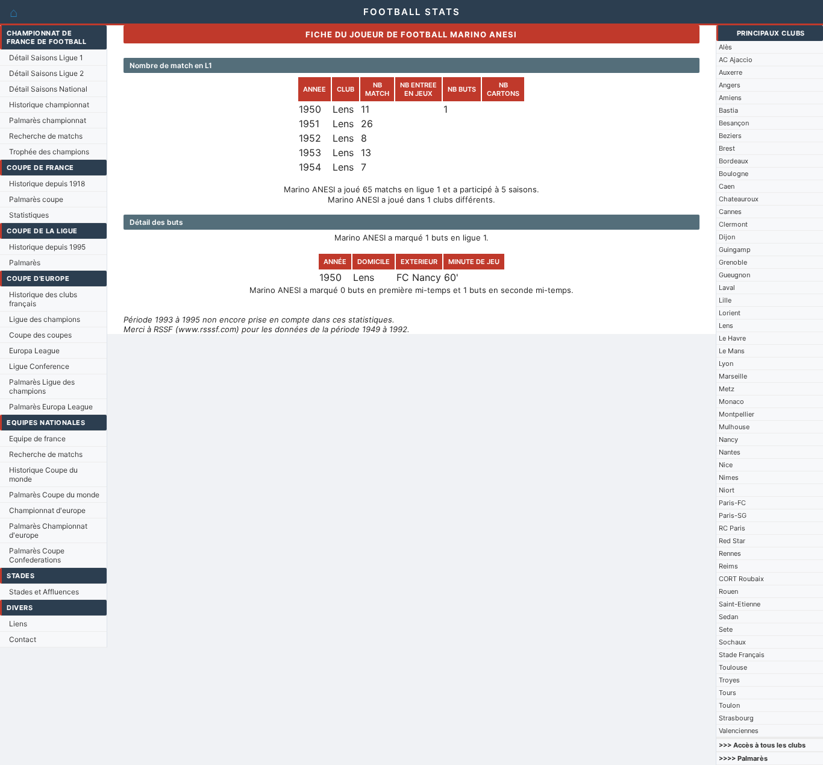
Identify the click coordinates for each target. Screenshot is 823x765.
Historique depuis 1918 (47, 183)
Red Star (732, 541)
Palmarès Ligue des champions (42, 386)
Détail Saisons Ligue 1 (46, 57)
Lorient (729, 313)
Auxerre (730, 72)
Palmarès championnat (47, 120)
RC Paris (732, 528)
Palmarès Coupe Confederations (36, 555)
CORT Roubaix (741, 579)
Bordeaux (733, 161)
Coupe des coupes (40, 334)
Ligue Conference (39, 366)
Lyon (726, 363)
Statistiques (29, 214)
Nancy (728, 439)
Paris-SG (732, 515)
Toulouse (733, 667)
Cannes (730, 211)
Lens (726, 325)
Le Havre (732, 338)
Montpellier (736, 414)
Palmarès (24, 262)
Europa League (34, 350)
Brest (727, 148)
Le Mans (732, 351)
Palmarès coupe (36, 199)
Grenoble (733, 262)
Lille (725, 300)
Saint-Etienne (739, 604)
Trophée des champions (49, 151)
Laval (727, 287)
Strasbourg (736, 718)
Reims (728, 566)
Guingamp (735, 249)
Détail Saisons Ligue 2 (46, 73)
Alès (725, 47)
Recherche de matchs (46, 135)
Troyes (729, 680)
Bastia (728, 110)
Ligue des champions (44, 319)
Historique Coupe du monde (43, 474)
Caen (726, 186)
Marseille (733, 376)
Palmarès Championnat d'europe (48, 530)
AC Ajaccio (736, 59)
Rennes (730, 553)
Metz (726, 389)
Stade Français (742, 654)
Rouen (728, 591)
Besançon (734, 123)
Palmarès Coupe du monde (54, 494)
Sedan (728, 616)
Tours (727, 692)
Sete (726, 629)
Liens (18, 623)
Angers (729, 85)
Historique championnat (49, 104)
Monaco (731, 401)
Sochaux (732, 642)
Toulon (729, 705)
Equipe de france (37, 438)
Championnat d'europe (47, 510)
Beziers (730, 135)
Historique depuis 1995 (47, 246)
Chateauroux (739, 199)
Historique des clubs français (43, 299)
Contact (22, 639)
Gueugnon (734, 275)
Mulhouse (734, 427)
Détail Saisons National (48, 88)
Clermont (733, 224)
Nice (726, 465)
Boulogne (733, 173)
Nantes (729, 452)
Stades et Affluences (44, 591)
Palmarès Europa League (51, 406)
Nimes (729, 477)
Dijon (727, 237)
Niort (726, 490)
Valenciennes (739, 730)
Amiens (730, 97)
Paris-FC (732, 503)
